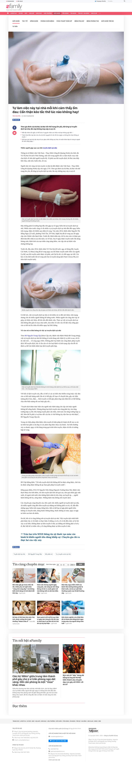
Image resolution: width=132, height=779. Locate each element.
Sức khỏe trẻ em (107, 21)
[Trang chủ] (7, 13)
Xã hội (21, 13)
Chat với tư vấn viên (59, 741)
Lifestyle (14, 13)
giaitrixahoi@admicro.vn (58, 751)
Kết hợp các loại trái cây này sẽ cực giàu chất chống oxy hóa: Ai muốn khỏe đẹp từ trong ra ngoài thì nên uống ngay (51, 140)
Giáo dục (39, 13)
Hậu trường (48, 13)
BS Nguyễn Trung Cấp (33, 336)
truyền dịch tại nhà (50, 148)
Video (95, 721)
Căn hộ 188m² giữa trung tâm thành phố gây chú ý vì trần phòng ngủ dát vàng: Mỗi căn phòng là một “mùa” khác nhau (33, 680)
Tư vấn (15, 26)
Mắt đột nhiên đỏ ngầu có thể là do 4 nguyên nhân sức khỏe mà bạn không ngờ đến (47, 132)
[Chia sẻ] (14, 128)
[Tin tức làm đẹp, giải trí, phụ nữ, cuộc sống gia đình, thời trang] (14, 7)
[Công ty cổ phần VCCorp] (93, 730)
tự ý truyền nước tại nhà (63, 554)
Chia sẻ (17, 120)
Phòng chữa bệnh (47, 21)
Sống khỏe (34, 21)
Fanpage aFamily (101, 1)
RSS (100, 721)
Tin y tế (24, 21)
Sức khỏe (57, 13)
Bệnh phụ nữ (79, 21)
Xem (80, 564)
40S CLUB (94, 13)
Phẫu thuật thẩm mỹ (64, 21)
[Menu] (100, 13)
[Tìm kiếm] (124, 1)
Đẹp (26, 13)
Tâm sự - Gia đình (83, 13)
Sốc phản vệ (48, 554)
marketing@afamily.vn (57, 736)
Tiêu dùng (65, 13)
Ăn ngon (73, 13)
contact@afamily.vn (23, 740)
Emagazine (10, 1)
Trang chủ (16, 721)
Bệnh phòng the (93, 21)
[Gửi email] (14, 133)
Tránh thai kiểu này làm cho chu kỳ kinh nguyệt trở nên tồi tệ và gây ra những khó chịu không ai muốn (50, 136)
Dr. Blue (20, 1)
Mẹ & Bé (31, 13)
